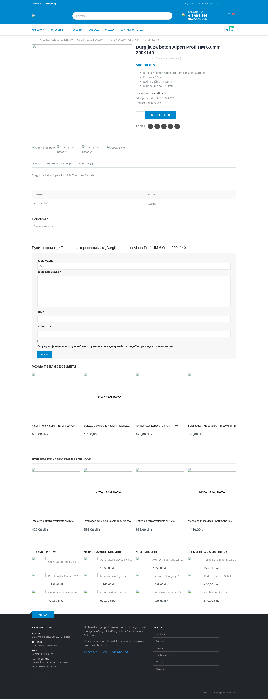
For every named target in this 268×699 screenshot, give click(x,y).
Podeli (140, 126)
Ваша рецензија (49, 272)
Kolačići (160, 648)
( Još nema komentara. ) (166, 58)
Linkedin (51, 675)
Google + (170, 126)
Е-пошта (44, 326)
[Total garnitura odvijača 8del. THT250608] (142, 596)
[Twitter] (228, 3)
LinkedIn (164, 126)
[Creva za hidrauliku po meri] (39, 563)
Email (177, 126)
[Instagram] (233, 3)
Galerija (77, 29)
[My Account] (220, 15)
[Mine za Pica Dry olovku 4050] (91, 596)
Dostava (94, 29)
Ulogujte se (188, 3)
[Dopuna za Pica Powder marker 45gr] (39, 596)
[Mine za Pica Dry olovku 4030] (91, 580)
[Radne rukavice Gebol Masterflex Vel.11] (194, 580)
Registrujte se (205, 3)
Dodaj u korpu (162, 115)
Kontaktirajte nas (131, 29)
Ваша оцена (45, 260)
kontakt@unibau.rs (42, 653)
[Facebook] (222, 3)
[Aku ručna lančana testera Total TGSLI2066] (142, 563)
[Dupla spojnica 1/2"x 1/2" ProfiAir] (194, 596)
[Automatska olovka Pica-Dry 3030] (91, 563)
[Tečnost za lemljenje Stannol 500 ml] (142, 580)
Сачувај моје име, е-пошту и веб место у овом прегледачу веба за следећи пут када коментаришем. (105, 346)
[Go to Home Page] (33, 40)
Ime (40, 311)
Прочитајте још (126, 378)
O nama (109, 29)
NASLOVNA (38, 29)
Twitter (157, 126)
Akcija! (230, 30)
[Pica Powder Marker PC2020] (39, 580)
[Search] (169, 15)
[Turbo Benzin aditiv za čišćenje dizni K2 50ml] (194, 563)
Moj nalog (161, 662)
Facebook (150, 126)
